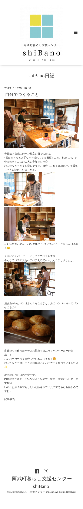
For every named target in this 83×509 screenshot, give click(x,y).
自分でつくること (22, 94)
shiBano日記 (41, 75)
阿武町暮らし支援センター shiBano (42, 482)
